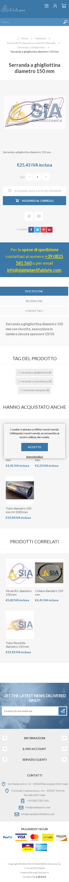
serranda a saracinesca (34, 381)
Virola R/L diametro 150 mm (19, 592)
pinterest (43, 230)
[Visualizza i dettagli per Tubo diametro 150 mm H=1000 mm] (20, 490)
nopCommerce (41, 872)
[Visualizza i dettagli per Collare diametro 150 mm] (49, 573)
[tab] (34, 291)
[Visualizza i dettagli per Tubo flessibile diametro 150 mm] (20, 625)
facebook (31, 230)
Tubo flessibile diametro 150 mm (17, 644)
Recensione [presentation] (34, 301)
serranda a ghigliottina (34, 372)
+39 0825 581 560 (38, 800)
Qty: (22, 176)
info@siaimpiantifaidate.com (34, 270)
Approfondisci (34, 456)
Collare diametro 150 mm (49, 592)
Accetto (34, 447)
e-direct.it (41, 876)
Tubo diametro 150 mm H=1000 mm (18, 510)
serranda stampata (34, 390)
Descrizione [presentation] (34, 291)
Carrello (63, 6)
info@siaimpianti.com (37, 807)
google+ (50, 230)
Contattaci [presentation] (34, 310)
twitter (37, 230)
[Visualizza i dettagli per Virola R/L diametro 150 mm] (20, 573)
